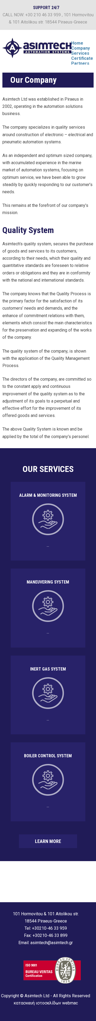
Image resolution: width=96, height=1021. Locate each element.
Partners (80, 63)
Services (80, 53)
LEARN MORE (48, 841)
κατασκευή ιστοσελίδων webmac (46, 1003)
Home (77, 43)
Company (80, 48)
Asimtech (37, 48)
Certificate (82, 58)
